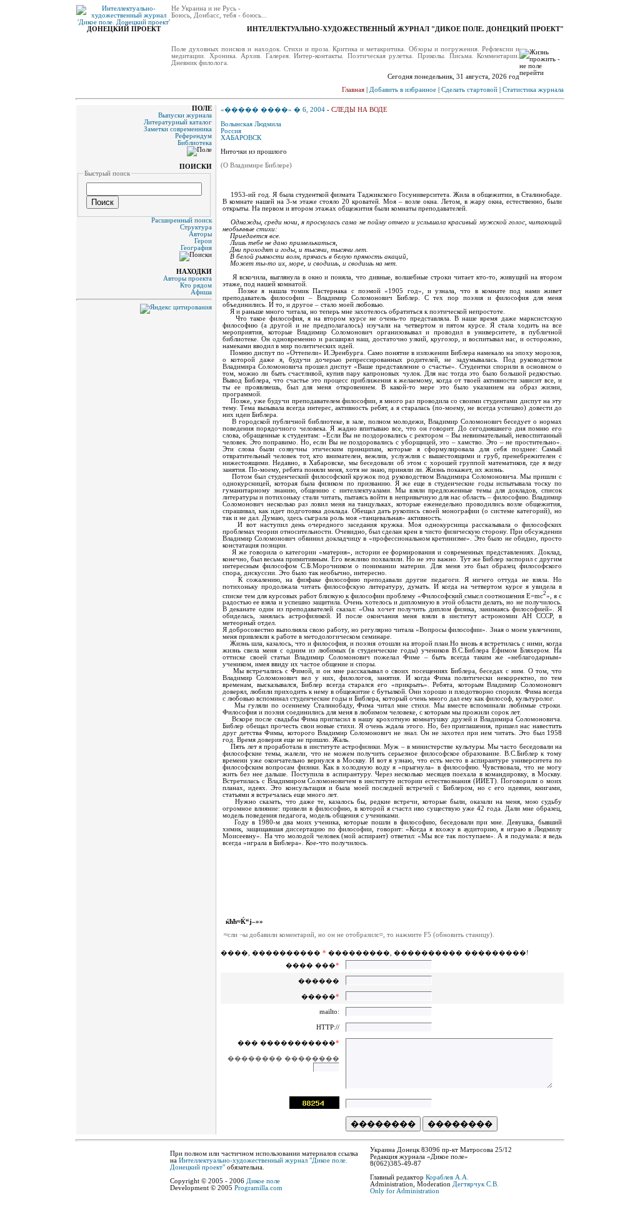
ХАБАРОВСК (241, 137)
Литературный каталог (178, 122)
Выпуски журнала (185, 115)
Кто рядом (196, 285)
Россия (231, 131)
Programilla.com (258, 1187)
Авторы (200, 234)
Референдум (193, 136)
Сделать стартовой (469, 89)
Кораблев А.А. (447, 1177)
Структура (196, 227)
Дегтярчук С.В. (475, 1184)
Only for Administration (404, 1191)
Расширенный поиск (181, 220)
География (196, 247)
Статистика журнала (533, 89)
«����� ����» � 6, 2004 (273, 109)
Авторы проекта (187, 278)
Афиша (201, 292)
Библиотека (195, 142)
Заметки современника (178, 129)
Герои (203, 241)
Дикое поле (263, 1181)
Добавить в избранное (402, 89)
